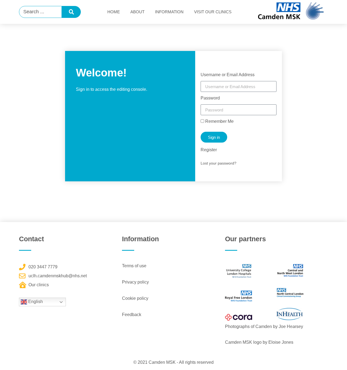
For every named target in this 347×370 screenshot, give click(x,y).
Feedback (131, 314)
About (137, 11)
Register (209, 149)
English (35, 301)
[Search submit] (71, 12)
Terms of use (134, 265)
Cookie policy (135, 298)
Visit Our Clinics (213, 11)
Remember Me (219, 121)
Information (169, 11)
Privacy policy (135, 282)
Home (113, 11)
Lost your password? (218, 163)
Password (210, 98)
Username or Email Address (228, 75)
